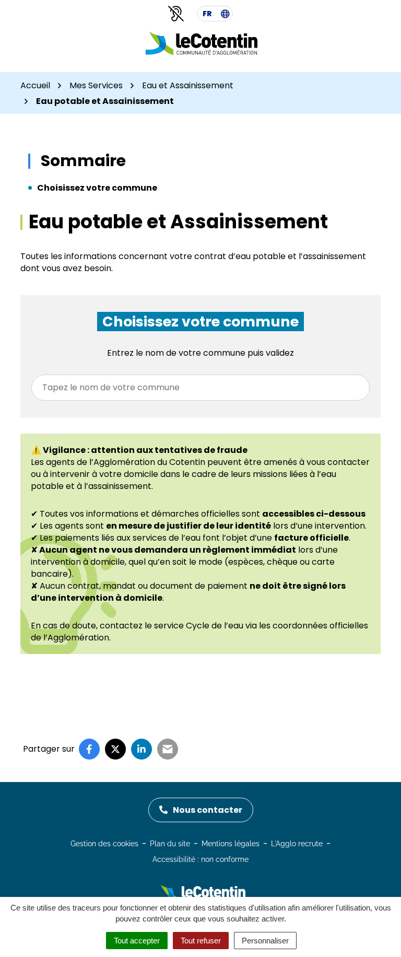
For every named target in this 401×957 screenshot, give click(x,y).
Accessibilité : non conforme (200, 859)
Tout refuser (201, 940)
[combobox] (200, 388)
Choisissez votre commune (97, 188)
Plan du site (170, 843)
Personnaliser (265, 940)
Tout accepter (137, 940)
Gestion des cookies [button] (104, 843)
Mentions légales (231, 843)
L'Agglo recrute (297, 843)
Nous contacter (207, 810)
